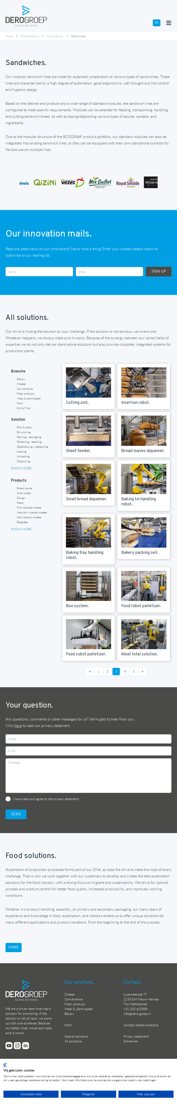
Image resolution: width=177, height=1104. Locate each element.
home (13, 947)
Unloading (23, 456)
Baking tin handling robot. (138, 502)
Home (9, 36)
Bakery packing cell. (139, 552)
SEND (16, 814)
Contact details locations (141, 1025)
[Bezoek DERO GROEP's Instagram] (17, 1045)
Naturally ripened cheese (32, 512)
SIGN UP (158, 271)
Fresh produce (25, 393)
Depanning (23, 461)
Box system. (77, 606)
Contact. (132, 983)
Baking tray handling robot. (84, 555)
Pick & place (24, 427)
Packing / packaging (29, 437)
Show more (21, 468)
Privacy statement (136, 1036)
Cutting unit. (77, 402)
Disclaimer (131, 1041)
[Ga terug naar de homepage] (26, 16)
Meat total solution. (139, 654)
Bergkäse (22, 522)
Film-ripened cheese (29, 507)
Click (14, 725)
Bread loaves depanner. (143, 451)
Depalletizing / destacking (32, 446)
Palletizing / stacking (29, 442)
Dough (21, 498)
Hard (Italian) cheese (29, 517)
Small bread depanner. (86, 499)
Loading (21, 451)
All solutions (73, 1041)
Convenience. (55, 36)
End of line (23, 408)
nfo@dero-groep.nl (137, 1013)
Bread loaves (24, 488)
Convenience (25, 388)
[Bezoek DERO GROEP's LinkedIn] (25, 1045)
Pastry (20, 502)
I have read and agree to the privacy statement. (46, 799)
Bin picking (23, 432)
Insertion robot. (135, 402)
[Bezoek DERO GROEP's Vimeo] (9, 1045)
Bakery (21, 379)
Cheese (21, 384)
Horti (20, 403)
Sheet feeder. (78, 451)
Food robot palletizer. (141, 606)
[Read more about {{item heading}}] (88, 382)
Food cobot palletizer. (86, 654)
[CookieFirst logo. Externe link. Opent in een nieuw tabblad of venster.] (5, 1065)
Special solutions (76, 1036)
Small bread (24, 493)
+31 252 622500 (136, 1009)
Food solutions (30, 36)
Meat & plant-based (29, 398)
